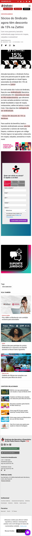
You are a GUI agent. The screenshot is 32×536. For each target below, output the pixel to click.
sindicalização (16, 92)
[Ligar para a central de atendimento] (1, 470)
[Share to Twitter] (5, 46)
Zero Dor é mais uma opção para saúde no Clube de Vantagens (19, 425)
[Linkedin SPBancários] (8, 445)
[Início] (9, 5)
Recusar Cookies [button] (9, 531)
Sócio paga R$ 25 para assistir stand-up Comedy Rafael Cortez (19, 411)
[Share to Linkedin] (14, 46)
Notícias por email (9, 452)
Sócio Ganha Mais (6, 286)
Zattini (12, 85)
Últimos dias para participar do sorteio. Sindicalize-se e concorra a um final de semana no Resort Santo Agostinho (14, 347)
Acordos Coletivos (5, 500)
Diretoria (27, 500)
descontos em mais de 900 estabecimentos (15, 96)
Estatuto (10, 503)
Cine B (8, 511)
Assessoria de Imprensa (18, 500)
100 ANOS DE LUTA (6, 1)
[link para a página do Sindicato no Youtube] (29, 1)
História (16, 503)
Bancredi (3, 511)
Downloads (4, 503)
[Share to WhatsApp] (10, 46)
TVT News (14, 511)
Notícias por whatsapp (10, 448)
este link (27, 126)
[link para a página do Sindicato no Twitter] (20, 1)
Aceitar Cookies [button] (22, 531)
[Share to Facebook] (1, 46)
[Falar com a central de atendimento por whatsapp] (4, 470)
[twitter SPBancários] (2, 445)
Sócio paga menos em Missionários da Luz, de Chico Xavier (20, 418)
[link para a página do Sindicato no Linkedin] (26, 1)
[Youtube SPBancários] (13, 445)
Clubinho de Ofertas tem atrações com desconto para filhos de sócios (14, 376)
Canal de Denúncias (8, 8)
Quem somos (23, 503)
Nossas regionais (5, 480)
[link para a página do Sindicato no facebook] (18, 1)
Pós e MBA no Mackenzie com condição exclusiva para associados (15, 318)
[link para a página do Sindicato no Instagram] (23, 1)
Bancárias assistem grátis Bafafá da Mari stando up (19, 404)
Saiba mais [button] (23, 526)
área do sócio (18, 8)
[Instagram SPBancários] (10, 445)
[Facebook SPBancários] (5, 445)
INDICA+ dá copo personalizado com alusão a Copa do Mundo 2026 (20, 391)
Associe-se (26, 8)
